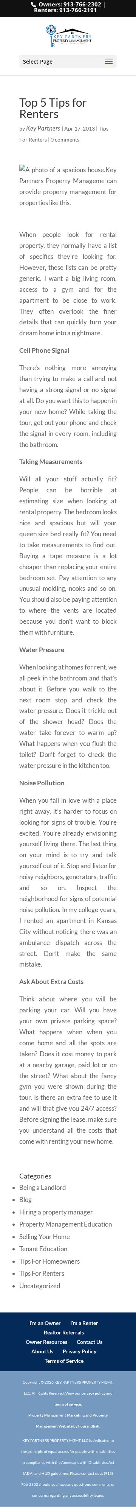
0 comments (65, 139)
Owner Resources (46, 1342)
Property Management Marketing (56, 1415)
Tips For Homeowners (49, 1261)
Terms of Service (64, 1361)
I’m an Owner (45, 1323)
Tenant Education (43, 1249)
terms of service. (68, 1404)
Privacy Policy (79, 1351)
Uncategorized (39, 1286)
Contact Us (89, 1342)
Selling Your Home (44, 1237)
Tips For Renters (41, 1273)
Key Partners (43, 128)
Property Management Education (65, 1224)
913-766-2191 (78, 10)
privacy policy (93, 1393)
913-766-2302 (82, 4)
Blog (25, 1199)
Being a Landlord (42, 1187)
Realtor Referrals (64, 1332)
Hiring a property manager (56, 1212)
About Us (42, 1351)
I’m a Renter (84, 1323)
